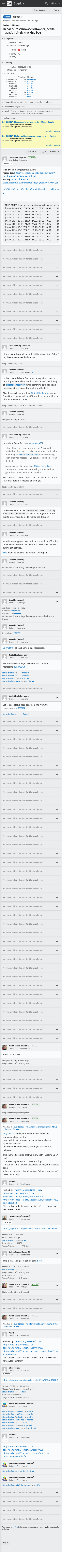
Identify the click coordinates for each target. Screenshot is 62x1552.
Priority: (12, 54)
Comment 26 (13, 699)
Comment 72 (13, 1255)
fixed (29, 95)
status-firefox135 (9, 673)
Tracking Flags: (8, 73)
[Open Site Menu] (3, 3)
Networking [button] (23, 46)
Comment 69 (13, 1121)
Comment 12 (13, 348)
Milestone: (11, 70)
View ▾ (56, 10)
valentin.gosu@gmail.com (27, 1190)
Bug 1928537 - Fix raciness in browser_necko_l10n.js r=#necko (28, 122)
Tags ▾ (43, 152)
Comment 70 (13, 1184)
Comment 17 (13, 505)
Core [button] (20, 43)
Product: (12, 43)
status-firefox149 (9, 1392)
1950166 (16, 633)
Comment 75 (13, 1318)
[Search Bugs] (46, 3)
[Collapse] (57, 158)
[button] (55, 3)
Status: (13, 67)
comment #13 (35, 443)
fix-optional (27, 1425)
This (5, 552)
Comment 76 (13, 1335)
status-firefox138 (9, 714)
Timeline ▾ (54, 152)
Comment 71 (13, 1219)
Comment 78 (13, 1437)
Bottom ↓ (32, 152)
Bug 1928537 (18, 17)
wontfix (30, 82)
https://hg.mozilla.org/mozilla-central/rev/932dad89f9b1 (30, 1380)
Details (49, 131)
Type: (14, 50)
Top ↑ (5, 1543)
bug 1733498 (19, 667)
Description (13, 160)
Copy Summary (40, 10)
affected (25, 673)
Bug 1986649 (9, 1133)
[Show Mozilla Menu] (9, 3)
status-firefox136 (9, 676)
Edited (31, 372)
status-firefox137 (9, 678)
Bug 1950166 (9, 648)
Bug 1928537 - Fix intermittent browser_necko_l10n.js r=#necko (29, 136)
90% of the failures (40, 393)
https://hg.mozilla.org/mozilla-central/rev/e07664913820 (30, 1228)
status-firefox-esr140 (11, 1428)
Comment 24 (13, 658)
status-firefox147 (9, 1423)
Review (57, 131)
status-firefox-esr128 (11, 681)
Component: (11, 46)
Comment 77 (13, 1371)
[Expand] (57, 250)
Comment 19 (13, 535)
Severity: (12, 57)
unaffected (31, 79)
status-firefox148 (9, 1240)
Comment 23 (13, 642)
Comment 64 (13, 1049)
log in (15, 1527)
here (39, 1260)
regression (15, 611)
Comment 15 (13, 437)
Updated (12, 414)
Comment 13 (13, 372)
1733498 (17, 613)
